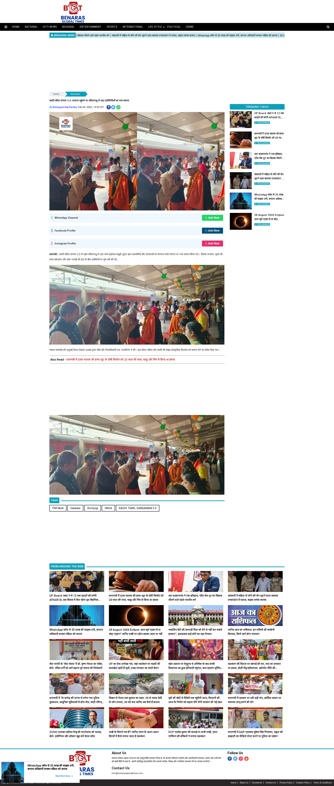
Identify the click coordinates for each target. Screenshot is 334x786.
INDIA (108, 508)
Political (174, 26)
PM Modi (57, 508)
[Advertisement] (167, 65)
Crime (190, 26)
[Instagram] (241, 758)
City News (50, 26)
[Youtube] (246, 758)
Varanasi (75, 508)
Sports (112, 26)
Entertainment (91, 26)
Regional (68, 26)
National (31, 26)
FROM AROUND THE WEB (67, 566)
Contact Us (121, 768)
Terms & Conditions (322, 782)
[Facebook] (230, 758)
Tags (54, 500)
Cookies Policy (303, 782)
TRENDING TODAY (257, 107)
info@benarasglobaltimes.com (127, 773)
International (133, 26)
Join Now (214, 217)
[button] (6, 27)
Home (16, 26)
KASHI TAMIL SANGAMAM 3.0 (137, 508)
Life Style (155, 26)
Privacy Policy (286, 782)
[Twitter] (235, 758)
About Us (119, 753)
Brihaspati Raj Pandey (65, 107)
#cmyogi (92, 508)
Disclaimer (257, 782)
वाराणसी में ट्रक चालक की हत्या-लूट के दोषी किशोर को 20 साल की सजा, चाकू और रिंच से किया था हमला (120, 359)
